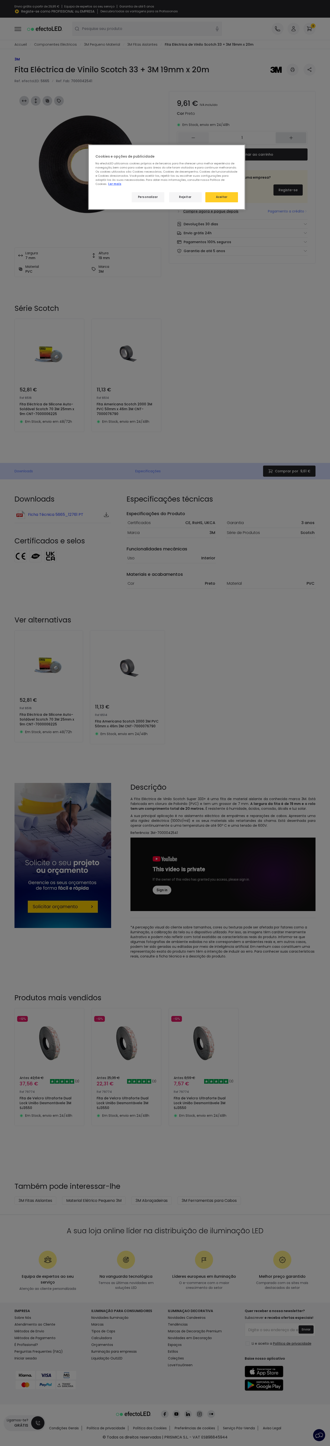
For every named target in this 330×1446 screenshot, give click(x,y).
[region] (166, 177)
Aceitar (222, 197)
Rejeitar (185, 197)
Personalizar (148, 197)
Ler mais (114, 184)
